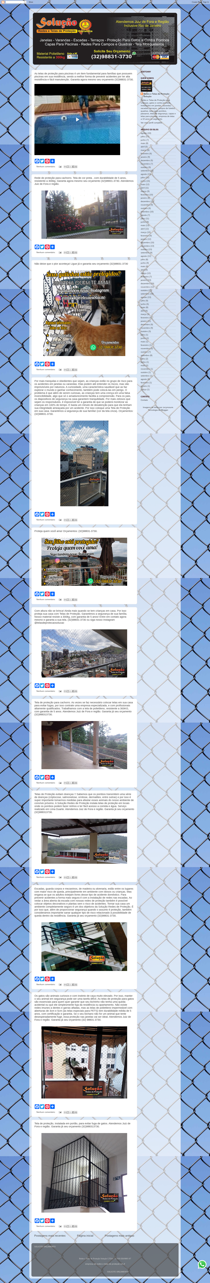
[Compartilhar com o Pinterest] (76, 166)
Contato (144, 400)
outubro (144, 167)
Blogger (164, 410)
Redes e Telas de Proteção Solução (156, 95)
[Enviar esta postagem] (60, 167)
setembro (145, 171)
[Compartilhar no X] (70, 166)
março (143, 150)
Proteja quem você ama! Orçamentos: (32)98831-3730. (65, 531)
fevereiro (145, 154)
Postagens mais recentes (50, 1235)
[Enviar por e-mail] (65, 166)
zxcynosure (168, 407)
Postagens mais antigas (119, 1235)
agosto (144, 133)
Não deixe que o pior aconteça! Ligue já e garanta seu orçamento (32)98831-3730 (81, 263)
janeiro (144, 157)
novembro (145, 164)
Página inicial (85, 1235)
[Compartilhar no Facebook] (73, 166)
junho (143, 140)
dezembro (145, 160)
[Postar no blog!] (67, 166)
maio (143, 143)
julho (143, 137)
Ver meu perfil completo (151, 123)
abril (143, 147)
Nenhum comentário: (46, 167)
